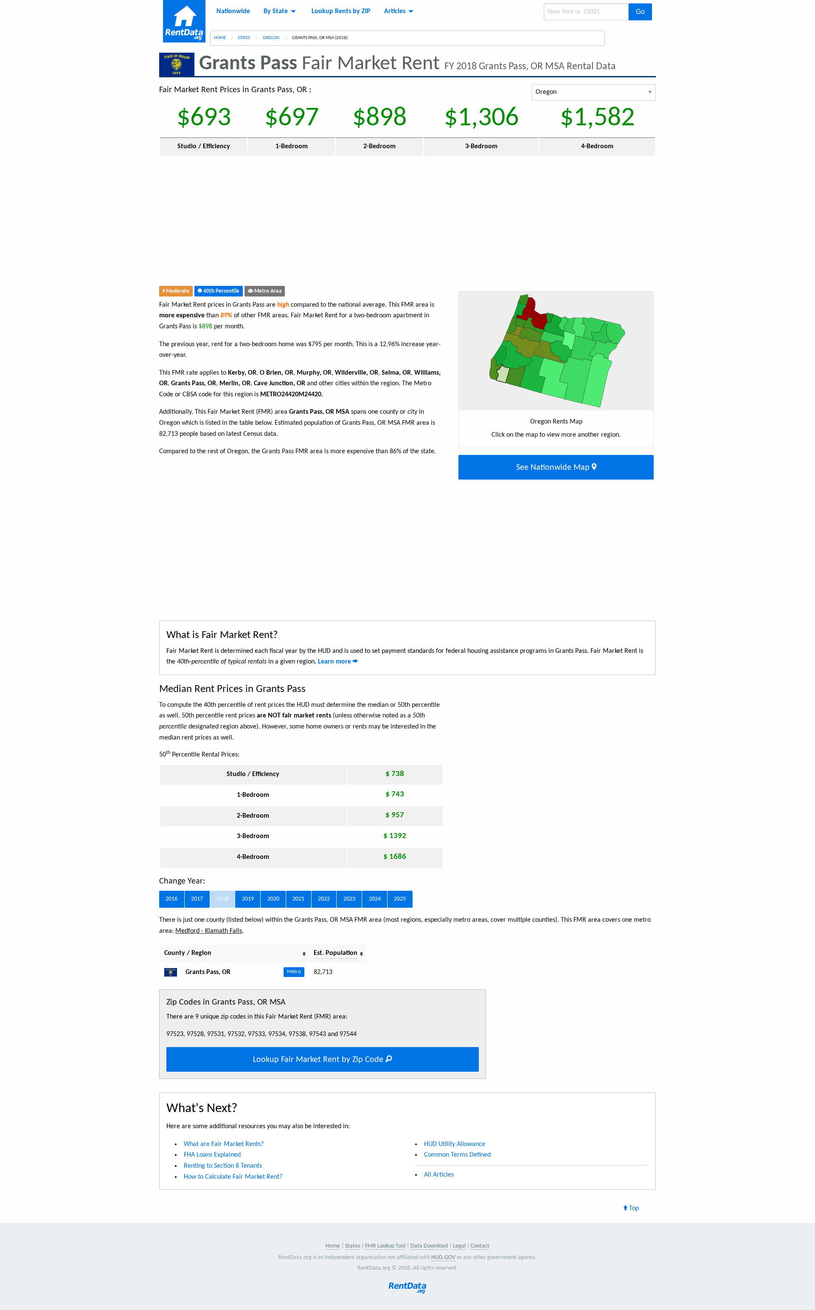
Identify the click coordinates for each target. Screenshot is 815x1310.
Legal (459, 1246)
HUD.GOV (443, 1257)
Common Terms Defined (457, 1155)
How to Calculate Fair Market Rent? (233, 1177)
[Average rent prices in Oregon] (174, 972)
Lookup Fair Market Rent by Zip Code (319, 1060)
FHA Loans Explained (212, 1155)
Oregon (271, 38)
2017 (197, 899)
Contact (480, 1246)
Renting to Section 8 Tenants (223, 1166)
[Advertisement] (345, 223)
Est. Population (335, 953)
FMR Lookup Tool (385, 1246)
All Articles (439, 1175)
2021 (298, 899)
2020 (273, 899)
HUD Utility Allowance (454, 1144)
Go (640, 11)
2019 (248, 899)
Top (633, 1208)
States (244, 38)
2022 (324, 899)
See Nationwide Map (554, 467)
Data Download (429, 1246)
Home (220, 38)
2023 (349, 899)
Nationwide (233, 11)
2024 (375, 899)
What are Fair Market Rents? (224, 1144)
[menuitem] (233, 11)
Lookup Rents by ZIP (341, 11)
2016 (171, 899)
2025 (400, 899)
